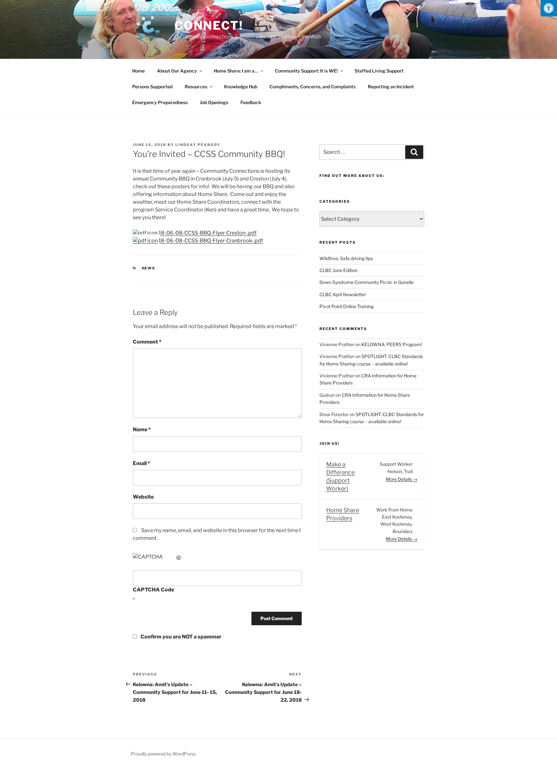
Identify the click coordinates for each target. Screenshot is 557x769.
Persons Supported (152, 86)
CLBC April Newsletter (342, 294)
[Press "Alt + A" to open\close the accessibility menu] (549, 8)
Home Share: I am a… (236, 70)
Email (141, 463)
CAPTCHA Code (153, 590)
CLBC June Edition (338, 270)
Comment (147, 342)
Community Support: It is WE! (306, 70)
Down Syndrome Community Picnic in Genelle (366, 282)
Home (138, 70)
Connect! (208, 25)
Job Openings (214, 102)
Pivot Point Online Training (346, 306)
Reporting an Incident (391, 86)
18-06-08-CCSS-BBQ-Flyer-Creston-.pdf (207, 233)
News (149, 268)
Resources (196, 86)
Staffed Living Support (379, 70)
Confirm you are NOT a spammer (180, 637)
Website (143, 497)
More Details (399, 479)
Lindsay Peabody (197, 144)
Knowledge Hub (240, 86)
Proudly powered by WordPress (163, 753)
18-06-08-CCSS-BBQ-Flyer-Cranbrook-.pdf (210, 241)
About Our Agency (177, 70)
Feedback (250, 102)
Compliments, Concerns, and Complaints (312, 86)
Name (142, 429)
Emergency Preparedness (160, 102)
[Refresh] (178, 557)
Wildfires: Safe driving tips (346, 258)
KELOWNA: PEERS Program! (391, 344)
